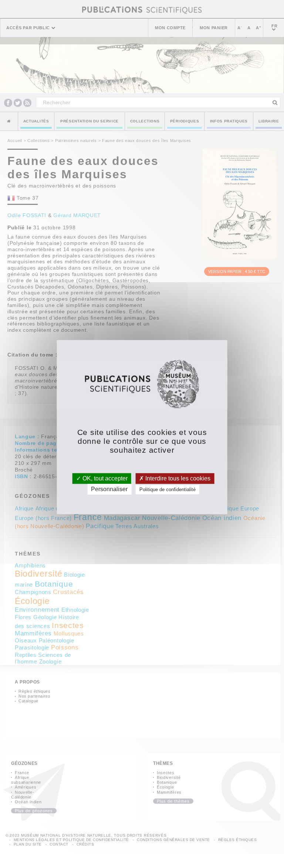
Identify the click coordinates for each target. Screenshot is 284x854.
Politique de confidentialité (167, 489)
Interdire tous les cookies (177, 478)
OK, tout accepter (104, 478)
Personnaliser (109, 489)
